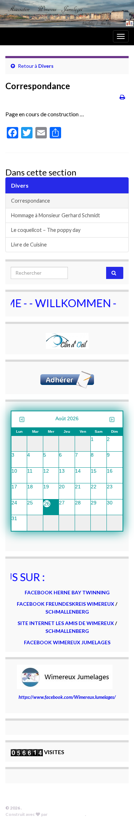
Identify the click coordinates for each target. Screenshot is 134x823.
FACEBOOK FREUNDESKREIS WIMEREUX (65, 604)
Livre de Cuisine (29, 245)
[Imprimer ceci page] (122, 96)
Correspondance (30, 201)
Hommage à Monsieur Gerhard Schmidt (55, 215)
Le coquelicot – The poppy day (45, 230)
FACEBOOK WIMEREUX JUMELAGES (67, 642)
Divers (46, 66)
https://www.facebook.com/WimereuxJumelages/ (67, 697)
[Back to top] (118, 807)
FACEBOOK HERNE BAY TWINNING (67, 592)
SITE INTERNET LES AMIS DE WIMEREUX (66, 623)
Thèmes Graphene (66, 814)
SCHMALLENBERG (67, 612)
